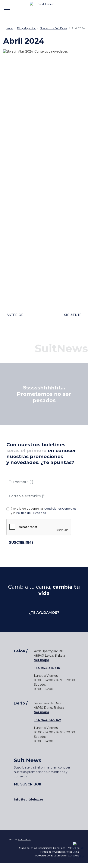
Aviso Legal (72, 851)
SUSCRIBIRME (21, 543)
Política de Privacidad (31, 512)
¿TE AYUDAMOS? (44, 613)
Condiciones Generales (60, 508)
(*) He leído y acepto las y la (43, 510)
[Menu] (7, 6)
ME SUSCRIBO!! (27, 784)
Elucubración (59, 855)
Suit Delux (24, 839)
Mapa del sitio (27, 847)
